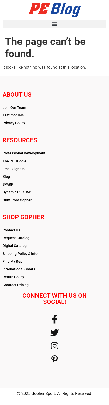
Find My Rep (12, 261)
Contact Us (11, 230)
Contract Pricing (16, 285)
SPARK (8, 184)
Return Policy (13, 277)
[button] (54, 24)
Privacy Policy (14, 123)
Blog (6, 176)
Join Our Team (14, 107)
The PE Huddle (14, 161)
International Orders (19, 269)
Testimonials (13, 115)
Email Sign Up (14, 169)
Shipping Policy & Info (20, 254)
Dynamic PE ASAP (17, 192)
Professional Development (24, 153)
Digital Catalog (15, 246)
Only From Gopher (17, 200)
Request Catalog (16, 238)
